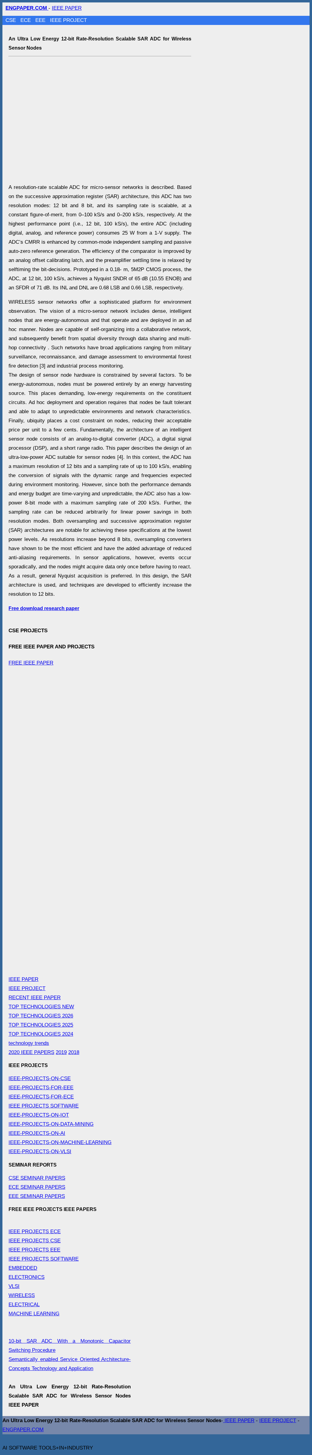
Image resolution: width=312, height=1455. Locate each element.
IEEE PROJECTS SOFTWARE (44, 1106)
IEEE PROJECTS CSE (35, 1241)
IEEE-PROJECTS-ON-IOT (39, 1115)
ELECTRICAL (24, 1304)
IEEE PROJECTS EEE (34, 1250)
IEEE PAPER (67, 8)
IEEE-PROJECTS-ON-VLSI (40, 1151)
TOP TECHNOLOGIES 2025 (41, 1025)
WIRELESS (22, 1295)
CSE (11, 20)
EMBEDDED (23, 1268)
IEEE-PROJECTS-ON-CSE (40, 1078)
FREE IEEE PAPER (31, 663)
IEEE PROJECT (68, 20)
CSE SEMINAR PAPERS (37, 1178)
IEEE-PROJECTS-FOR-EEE (41, 1087)
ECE (26, 20)
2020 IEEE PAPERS (31, 1052)
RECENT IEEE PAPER (35, 997)
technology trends (29, 1043)
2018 (73, 1052)
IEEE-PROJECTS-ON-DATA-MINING (51, 1124)
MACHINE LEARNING (34, 1314)
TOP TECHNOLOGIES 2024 (41, 1034)
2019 (61, 1052)
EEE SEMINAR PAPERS (37, 1196)
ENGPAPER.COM (23, 1429)
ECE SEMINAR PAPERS (37, 1187)
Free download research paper (44, 608)
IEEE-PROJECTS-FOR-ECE (41, 1097)
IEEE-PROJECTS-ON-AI (37, 1133)
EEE (41, 20)
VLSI (14, 1286)
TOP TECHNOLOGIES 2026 (41, 1016)
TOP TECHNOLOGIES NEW (41, 1007)
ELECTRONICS (26, 1277)
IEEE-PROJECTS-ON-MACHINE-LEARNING (60, 1142)
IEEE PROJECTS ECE (35, 1231)
